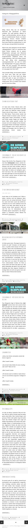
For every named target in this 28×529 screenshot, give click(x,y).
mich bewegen (13, 65)
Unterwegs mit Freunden (15, 390)
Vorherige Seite (2, 522)
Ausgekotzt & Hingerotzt (16, 136)
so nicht (13, 220)
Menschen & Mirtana (15, 280)
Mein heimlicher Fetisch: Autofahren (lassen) (12, 238)
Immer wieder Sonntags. (9, 477)
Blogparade (9, 183)
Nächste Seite (26, 522)
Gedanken (4, 137)
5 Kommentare (17, 281)
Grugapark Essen (6, 352)
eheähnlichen (22, 60)
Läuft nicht (16, 470)
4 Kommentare (13, 518)
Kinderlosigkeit (15, 137)
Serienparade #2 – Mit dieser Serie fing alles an (13, 298)
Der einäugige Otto (7, 409)
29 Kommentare (7, 139)
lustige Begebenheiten (13, 54)
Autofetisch (9, 281)
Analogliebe (12, 389)
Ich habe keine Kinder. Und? (10, 101)
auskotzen (20, 67)
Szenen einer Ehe (19, 389)
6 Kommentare (7, 335)
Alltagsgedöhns (14, 181)
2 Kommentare (7, 392)
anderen (17, 63)
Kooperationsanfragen (6, 220)
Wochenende (5, 518)
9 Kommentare (6, 184)
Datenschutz (4, 527)
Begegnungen (10, 470)
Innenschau (9, 137)
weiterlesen (6, 132)
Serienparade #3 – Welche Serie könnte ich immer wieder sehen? (14, 156)
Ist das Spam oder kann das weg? (10, 189)
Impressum (23, 525)
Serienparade (15, 183)
